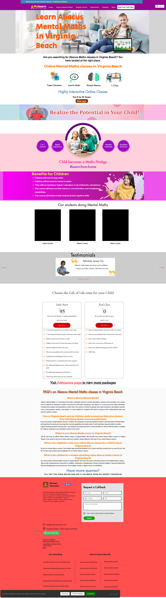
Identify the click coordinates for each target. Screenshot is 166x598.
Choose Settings (78, 593)
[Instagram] (72, 484)
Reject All (65, 593)
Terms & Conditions (49, 540)
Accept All (90, 593)
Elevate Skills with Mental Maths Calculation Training (57, 581)
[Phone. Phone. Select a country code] (86, 498)
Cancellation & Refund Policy (52, 544)
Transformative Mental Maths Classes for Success (57, 568)
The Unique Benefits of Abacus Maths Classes (56, 586)
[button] (65, 7)
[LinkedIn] (69, 484)
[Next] (161, 268)
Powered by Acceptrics (113, 594)
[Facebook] (66, 484)
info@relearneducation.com (56, 525)
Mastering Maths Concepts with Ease (53, 574)
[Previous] (4, 268)
